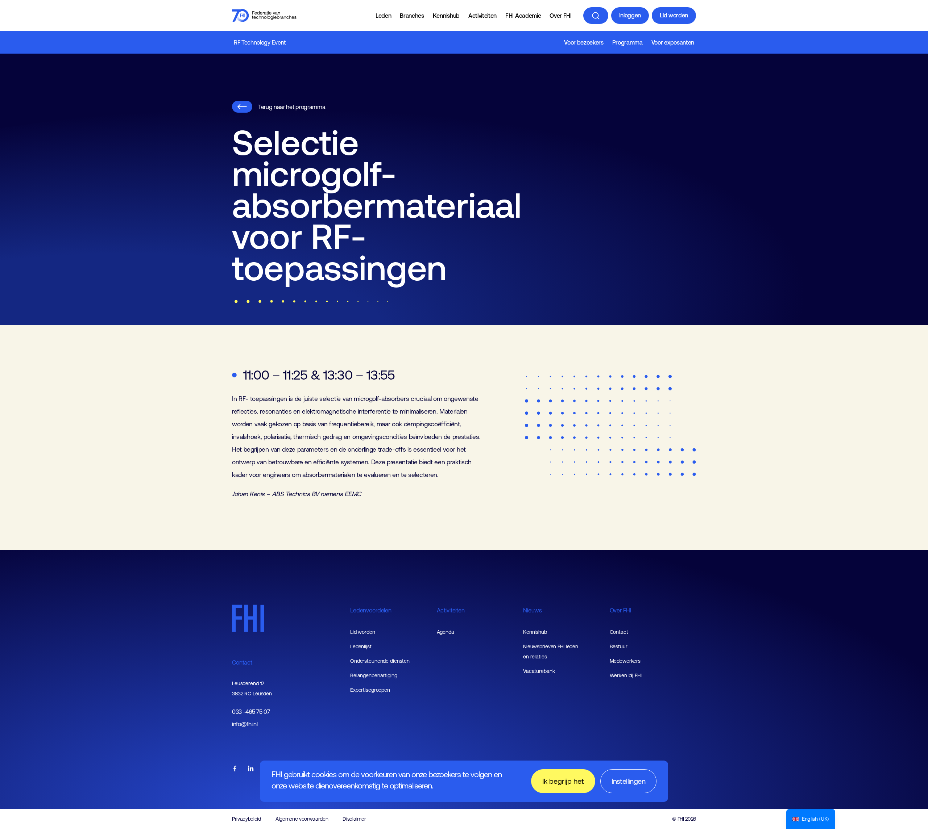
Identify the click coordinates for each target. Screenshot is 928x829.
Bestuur (618, 646)
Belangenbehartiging (373, 675)
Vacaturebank (539, 671)
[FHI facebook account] (235, 769)
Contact (242, 662)
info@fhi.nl (244, 724)
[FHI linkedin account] (251, 769)
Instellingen (628, 781)
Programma (627, 42)
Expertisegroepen (370, 690)
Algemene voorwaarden (302, 819)
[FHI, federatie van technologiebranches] (264, 15)
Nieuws (532, 610)
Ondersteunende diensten (380, 661)
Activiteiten (482, 15)
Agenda (445, 632)
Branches (412, 15)
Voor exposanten (672, 42)
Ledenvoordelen (371, 610)
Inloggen (630, 15)
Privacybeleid (246, 819)
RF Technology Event (260, 42)
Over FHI (560, 15)
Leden (383, 15)
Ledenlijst (361, 646)
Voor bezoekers (584, 42)
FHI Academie (523, 15)
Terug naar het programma (291, 107)
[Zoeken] (595, 15)
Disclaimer (354, 819)
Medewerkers (625, 661)
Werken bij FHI (626, 675)
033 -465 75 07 (251, 712)
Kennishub (446, 15)
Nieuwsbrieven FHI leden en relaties (550, 652)
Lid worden (674, 15)
